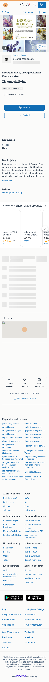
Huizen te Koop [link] (30, 548)
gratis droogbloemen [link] (33, 427)
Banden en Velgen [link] (10, 520)
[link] (6, 5)
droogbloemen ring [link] (10, 434)
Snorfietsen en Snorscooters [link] (30, 536)
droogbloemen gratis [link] (33, 441)
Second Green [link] (19, 55)
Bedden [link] (6, 552)
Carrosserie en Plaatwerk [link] (9, 525)
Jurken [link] (6, 570)
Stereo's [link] (6, 506)
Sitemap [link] (6, 647)
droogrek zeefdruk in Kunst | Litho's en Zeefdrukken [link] (10, 464)
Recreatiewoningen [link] (32, 560)
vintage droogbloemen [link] (11, 441)
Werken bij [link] (29, 632)
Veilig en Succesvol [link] (11, 614)
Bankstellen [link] (8, 548)
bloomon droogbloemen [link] (34, 446)
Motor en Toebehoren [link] (12, 531)
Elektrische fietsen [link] (32, 520)
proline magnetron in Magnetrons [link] (11, 472)
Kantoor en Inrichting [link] (33, 574)
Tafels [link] (5, 560)
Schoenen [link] (7, 581)
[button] (28, 5)
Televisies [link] (7, 510)
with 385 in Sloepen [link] (32, 472)
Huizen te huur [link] (30, 552)
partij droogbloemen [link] (10, 423)
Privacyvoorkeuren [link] (33, 625)
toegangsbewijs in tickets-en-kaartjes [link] (35, 457)
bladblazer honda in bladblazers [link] (10, 451)
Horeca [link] (27, 570)
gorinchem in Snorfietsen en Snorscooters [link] (12, 478)
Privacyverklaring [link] (32, 619)
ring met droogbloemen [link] (12, 438)
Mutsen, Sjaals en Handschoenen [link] (10, 575)
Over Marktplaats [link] (10, 632)
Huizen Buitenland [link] (32, 556)
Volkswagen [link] (29, 510)
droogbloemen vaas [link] (32, 434)
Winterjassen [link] (8, 585)
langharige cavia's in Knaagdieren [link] (32, 478)
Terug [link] (7, 12)
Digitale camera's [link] (10, 498)
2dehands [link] (7, 642)
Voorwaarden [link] (8, 619)
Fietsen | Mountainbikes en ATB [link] (33, 530)
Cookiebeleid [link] (8, 625)
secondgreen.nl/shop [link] (12, 192)
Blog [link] (4, 609)
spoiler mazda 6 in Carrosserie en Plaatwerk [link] (12, 457)
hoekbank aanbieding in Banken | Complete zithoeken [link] (34, 464)
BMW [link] (26, 498)
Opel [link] (26, 502)
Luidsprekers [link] (8, 502)
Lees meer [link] (7, 180)
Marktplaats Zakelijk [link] (34, 609)
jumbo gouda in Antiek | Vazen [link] (34, 451)
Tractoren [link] (28, 582)
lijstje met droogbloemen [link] (34, 431)
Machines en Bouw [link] (32, 578)
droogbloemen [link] (30, 423)
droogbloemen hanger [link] (11, 431)
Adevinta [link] (28, 637)
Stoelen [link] (6, 556)
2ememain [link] (29, 642)
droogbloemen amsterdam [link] (8, 446)
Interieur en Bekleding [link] (12, 535)
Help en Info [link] (30, 614)
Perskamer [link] (7, 637)
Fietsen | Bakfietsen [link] (32, 524)
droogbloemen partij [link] (33, 438)
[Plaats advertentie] (42, 5)
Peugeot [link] (28, 506)
